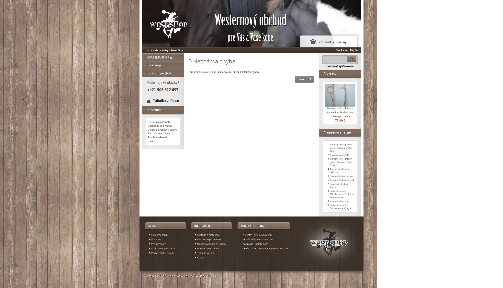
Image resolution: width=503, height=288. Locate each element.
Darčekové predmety (163, 248)
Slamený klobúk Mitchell (342, 179)
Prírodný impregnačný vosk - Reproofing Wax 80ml (341, 147)
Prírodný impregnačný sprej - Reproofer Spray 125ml (341, 162)
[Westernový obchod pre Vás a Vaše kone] (166, 23)
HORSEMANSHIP (158, 57)
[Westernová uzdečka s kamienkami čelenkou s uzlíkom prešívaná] (340, 95)
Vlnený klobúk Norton (340, 201)
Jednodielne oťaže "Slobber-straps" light (340, 207)
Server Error (177, 50)
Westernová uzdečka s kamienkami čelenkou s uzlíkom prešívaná (340, 112)
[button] (304, 79)
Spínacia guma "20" (339, 154)
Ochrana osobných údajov (162, 129)
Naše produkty (160, 50)
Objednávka (342, 50)
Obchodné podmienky (160, 125)
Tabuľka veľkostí (166, 100)
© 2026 (147, 275)
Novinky (330, 73)
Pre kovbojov (155, 73)
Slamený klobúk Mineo (341, 176)
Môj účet (354, 50)
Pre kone (153, 65)
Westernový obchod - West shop (170, 275)
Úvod (147, 50)
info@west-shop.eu (262, 239)
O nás (151, 141)
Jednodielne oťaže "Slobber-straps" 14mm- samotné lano (341, 194)
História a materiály (159, 122)
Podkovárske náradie (163, 253)
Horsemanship (159, 235)
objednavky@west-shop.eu (272, 248)
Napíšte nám (261, 244)
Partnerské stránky (159, 133)
